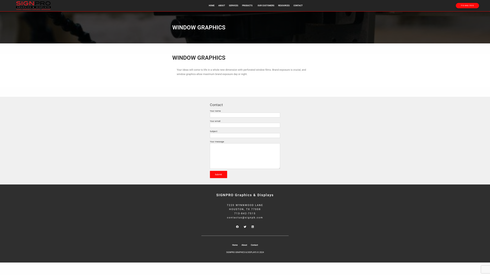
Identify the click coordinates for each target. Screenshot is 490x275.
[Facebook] (237, 226)
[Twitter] (245, 226)
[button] (248, 6)
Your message (217, 141)
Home (212, 5)
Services (233, 5)
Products (247, 5)
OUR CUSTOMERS (266, 5)
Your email (215, 121)
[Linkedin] (252, 226)
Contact (298, 5)
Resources (284, 5)
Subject (213, 131)
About (221, 5)
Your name (215, 110)
